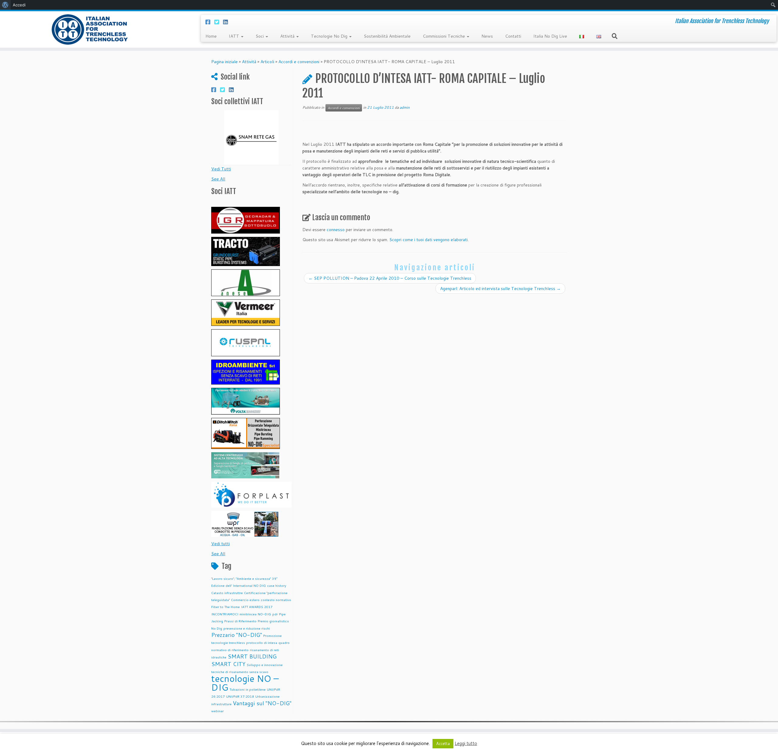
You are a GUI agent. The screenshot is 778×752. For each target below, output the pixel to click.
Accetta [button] (443, 743)
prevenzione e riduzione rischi (246, 628)
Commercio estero (245, 599)
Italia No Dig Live (550, 36)
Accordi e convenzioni (298, 62)
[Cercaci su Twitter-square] (218, 22)
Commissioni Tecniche (444, 36)
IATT (234, 36)
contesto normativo (276, 599)
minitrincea (247, 614)
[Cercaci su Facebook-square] (209, 22)
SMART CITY (228, 664)
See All (218, 179)
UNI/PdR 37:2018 (240, 696)
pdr (275, 614)
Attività (288, 36)
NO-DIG (264, 614)
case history (276, 585)
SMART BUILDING (252, 656)
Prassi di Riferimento (240, 621)
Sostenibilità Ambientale (387, 36)
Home (211, 36)
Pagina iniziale (224, 62)
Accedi (19, 4)
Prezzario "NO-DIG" (236, 635)
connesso (336, 230)
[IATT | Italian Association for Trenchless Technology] (90, 29)
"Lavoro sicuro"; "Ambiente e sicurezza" (241, 578)
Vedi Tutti (221, 169)
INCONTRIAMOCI (224, 614)
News (487, 36)
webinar (217, 711)
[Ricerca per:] (615, 35)
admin (405, 107)
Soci (260, 36)
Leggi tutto (466, 743)
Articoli (267, 62)
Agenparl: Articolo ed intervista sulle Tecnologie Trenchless (500, 288)
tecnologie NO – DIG (245, 682)
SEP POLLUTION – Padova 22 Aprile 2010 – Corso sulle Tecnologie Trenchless (389, 278)
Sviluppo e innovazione (265, 664)
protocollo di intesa (261, 642)
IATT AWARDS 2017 (257, 606)
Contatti (513, 36)
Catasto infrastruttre (227, 592)
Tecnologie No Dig (330, 36)
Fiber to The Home (225, 606)
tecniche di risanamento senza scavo (239, 671)
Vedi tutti (220, 544)
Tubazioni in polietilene (247, 689)
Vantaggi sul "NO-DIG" (262, 703)
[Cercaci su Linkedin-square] (227, 22)
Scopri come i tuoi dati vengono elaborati (428, 240)
